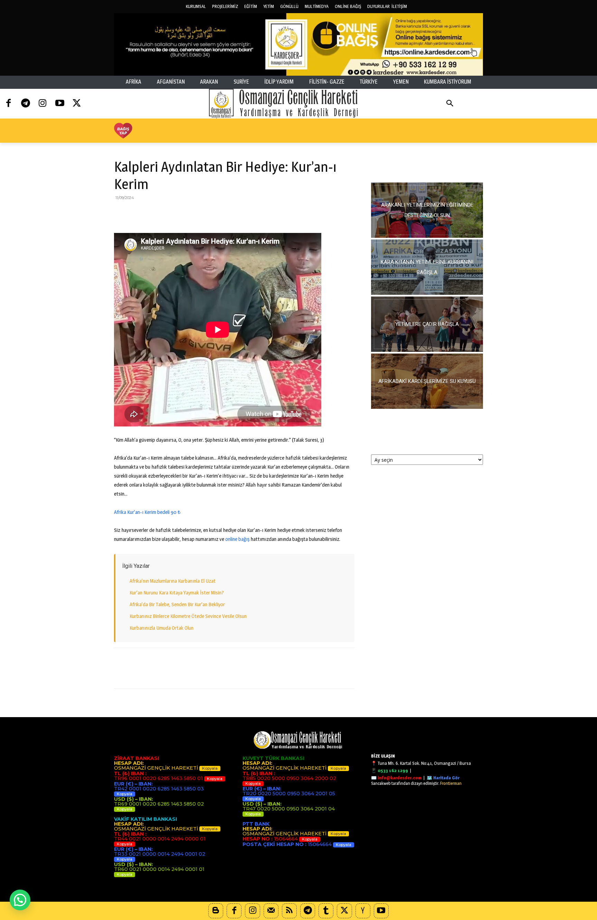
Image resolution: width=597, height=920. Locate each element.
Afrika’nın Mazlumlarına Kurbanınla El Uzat (173, 581)
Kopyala (210, 768)
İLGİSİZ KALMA (427, 166)
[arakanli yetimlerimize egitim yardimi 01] (427, 210)
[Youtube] (59, 103)
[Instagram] (42, 103)
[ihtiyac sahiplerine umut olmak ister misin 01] (427, 267)
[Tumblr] (326, 910)
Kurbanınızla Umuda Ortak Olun (161, 628)
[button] (450, 104)
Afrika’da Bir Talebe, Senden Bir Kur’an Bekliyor (177, 604)
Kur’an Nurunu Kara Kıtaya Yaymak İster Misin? (177, 592)
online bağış (237, 539)
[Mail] (271, 910)
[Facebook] (8, 103)
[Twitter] (76, 103)
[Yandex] (363, 910)
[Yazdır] (200, 213)
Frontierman (451, 783)
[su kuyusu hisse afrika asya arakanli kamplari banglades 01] (427, 381)
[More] (232, 213)
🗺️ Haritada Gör (443, 777)
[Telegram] (25, 103)
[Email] (184, 213)
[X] (137, 213)
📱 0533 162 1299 (389, 770)
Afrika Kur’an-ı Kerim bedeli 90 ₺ (147, 512)
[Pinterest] (153, 213)
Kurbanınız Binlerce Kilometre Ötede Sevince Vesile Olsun (188, 616)
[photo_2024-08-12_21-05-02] (427, 324)
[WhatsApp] (169, 213)
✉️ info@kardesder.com (396, 777)
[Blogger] (215, 910)
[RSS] (289, 910)
